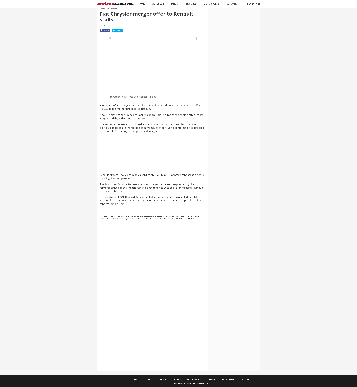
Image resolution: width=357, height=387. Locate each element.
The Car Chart (252, 3)
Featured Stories (108, 9)
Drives (175, 3)
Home (142, 3)
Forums (246, 379)
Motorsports (211, 3)
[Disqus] (153, 259)
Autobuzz (158, 3)
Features (191, 3)
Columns (232, 3)
